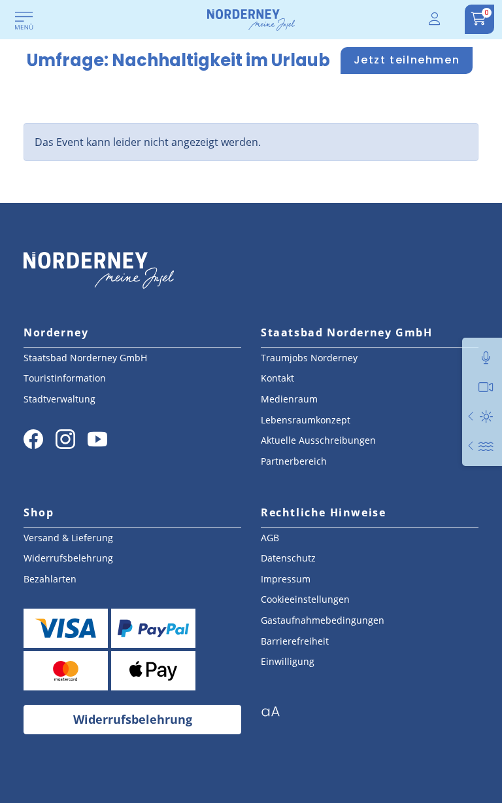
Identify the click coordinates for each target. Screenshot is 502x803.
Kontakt (277, 378)
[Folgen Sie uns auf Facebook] (33, 439)
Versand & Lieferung (68, 537)
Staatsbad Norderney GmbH (85, 357)
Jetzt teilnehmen (407, 59)
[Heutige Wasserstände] (471, 446)
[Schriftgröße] (275, 715)
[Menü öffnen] (24, 21)
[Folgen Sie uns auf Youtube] (97, 439)
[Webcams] (486, 387)
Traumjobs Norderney (309, 357)
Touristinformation (65, 378)
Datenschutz (288, 558)
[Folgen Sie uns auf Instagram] (65, 439)
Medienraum (289, 399)
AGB (270, 537)
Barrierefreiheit (295, 641)
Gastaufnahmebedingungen (322, 620)
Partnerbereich (294, 461)
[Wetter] (486, 416)
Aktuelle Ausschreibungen (318, 440)
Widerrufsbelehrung (68, 558)
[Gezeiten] (486, 446)
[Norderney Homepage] (251, 19)
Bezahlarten (50, 579)
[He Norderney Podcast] (486, 357)
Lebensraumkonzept (305, 420)
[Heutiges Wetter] (471, 416)
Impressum (285, 579)
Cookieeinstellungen (305, 599)
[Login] (435, 19)
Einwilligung (287, 661)
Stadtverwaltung (59, 399)
